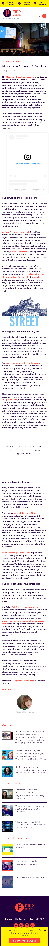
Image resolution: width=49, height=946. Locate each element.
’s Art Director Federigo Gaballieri (22, 607)
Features (6, 689)
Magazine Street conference (20, 77)
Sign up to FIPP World (24, 941)
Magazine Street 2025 (23, 681)
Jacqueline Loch (9, 400)
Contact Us (20, 919)
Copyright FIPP (36, 919)
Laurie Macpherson (19, 252)
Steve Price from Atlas (25, 513)
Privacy (8, 919)
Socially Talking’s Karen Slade (16, 553)
